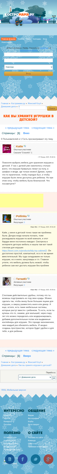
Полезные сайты (11, 444)
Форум (31, 415)
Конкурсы (8, 421)
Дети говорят (33, 424)
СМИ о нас (32, 444)
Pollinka (21, 216)
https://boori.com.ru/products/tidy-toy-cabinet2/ (24, 250)
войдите (44, 48)
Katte (19, 146)
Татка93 (21, 278)
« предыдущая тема (17, 127)
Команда (32, 440)
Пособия (7, 424)
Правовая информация (38, 447)
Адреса (7, 418)
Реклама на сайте (35, 437)
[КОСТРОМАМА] (23, 16)
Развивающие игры (12, 450)
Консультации (10, 440)
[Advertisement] (21, 203)
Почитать (8, 415)
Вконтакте (10, 459)
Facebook (23, 459)
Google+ (48, 459)
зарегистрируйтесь (29, 50)
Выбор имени (9, 447)
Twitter (35, 459)
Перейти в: (51, 373)
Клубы (30, 421)
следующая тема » (43, 127)
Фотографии (33, 418)
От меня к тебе (10, 437)
